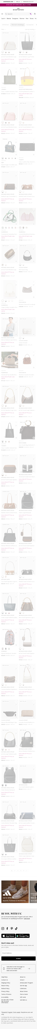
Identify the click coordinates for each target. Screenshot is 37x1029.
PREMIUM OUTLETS (28, 1)
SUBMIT (18, 958)
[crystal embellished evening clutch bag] (27, 216)
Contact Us (4, 980)
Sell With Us (23, 1000)
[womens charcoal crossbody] (27, 289)
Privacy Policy (5, 991)
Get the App (23, 985)
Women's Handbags (18, 25)
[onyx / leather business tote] (9, 76)
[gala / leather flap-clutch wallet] (27, 147)
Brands (9, 18)
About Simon (24, 991)
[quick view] (16, 48)
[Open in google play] (23, 937)
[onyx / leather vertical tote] (9, 430)
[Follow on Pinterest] (12, 929)
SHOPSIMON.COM (8, 1)
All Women (5, 25)
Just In (3, 18)
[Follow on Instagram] (2, 929)
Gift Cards (23, 997)
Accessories (29, 25)
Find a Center (24, 994)
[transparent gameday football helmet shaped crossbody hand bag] (9, 216)
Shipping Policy (5, 983)
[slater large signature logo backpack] (27, 843)
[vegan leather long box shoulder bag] (9, 289)
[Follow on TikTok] (16, 929)
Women (22, 18)
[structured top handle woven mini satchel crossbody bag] (9, 359)
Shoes (31, 18)
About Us (22, 977)
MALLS (18, 1)
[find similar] (16, 36)
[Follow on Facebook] (7, 929)
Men (27, 18)
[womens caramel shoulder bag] (27, 359)
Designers (15, 18)
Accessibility (4, 997)
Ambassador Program (26, 983)
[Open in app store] (8, 937)
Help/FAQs (4, 977)
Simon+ (22, 980)
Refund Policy (5, 988)
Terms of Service (6, 994)
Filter (3, 29)
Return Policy (5, 985)
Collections (23, 988)
